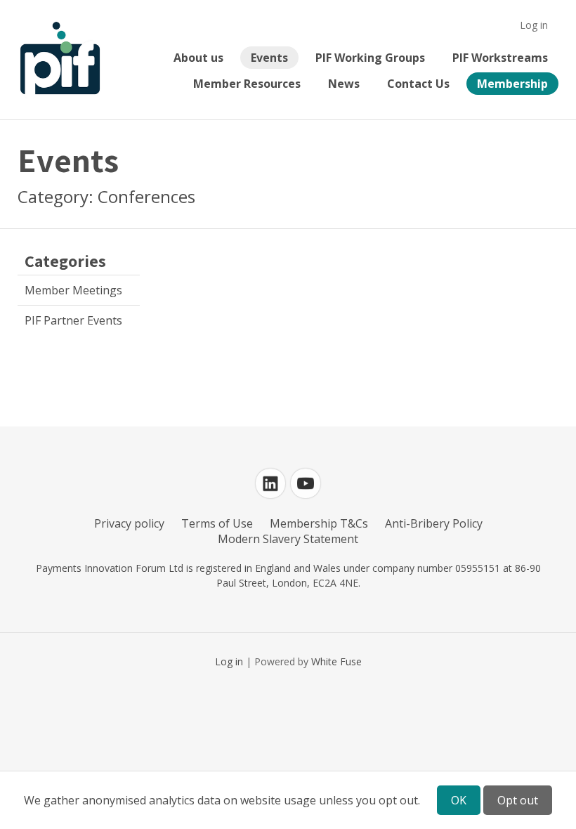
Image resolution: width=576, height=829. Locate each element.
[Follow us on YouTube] (305, 483)
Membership (512, 83)
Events (269, 57)
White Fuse (336, 661)
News (344, 83)
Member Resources (247, 83)
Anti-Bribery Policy (434, 523)
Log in (534, 25)
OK (458, 800)
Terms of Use (217, 523)
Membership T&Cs (319, 523)
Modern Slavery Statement (288, 539)
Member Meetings (73, 290)
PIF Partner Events (73, 320)
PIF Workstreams (500, 57)
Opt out (517, 800)
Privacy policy (129, 523)
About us (198, 57)
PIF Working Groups (370, 57)
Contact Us (418, 83)
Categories (65, 261)
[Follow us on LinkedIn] (270, 483)
